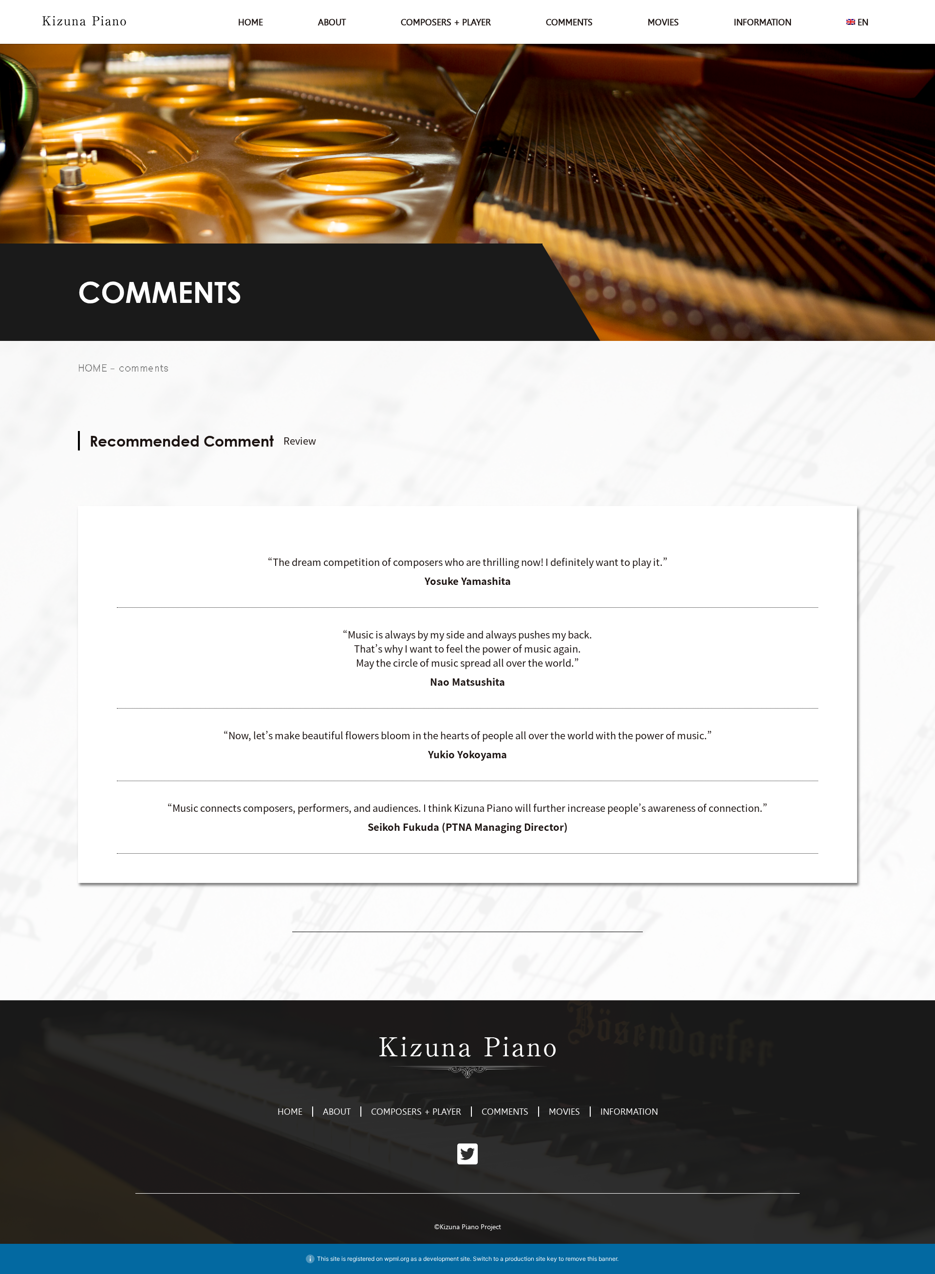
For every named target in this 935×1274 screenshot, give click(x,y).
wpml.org (396, 1258)
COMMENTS (569, 22)
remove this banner (591, 1258)
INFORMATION (762, 22)
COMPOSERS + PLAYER (446, 22)
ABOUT (332, 22)
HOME (250, 22)
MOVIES (663, 22)
